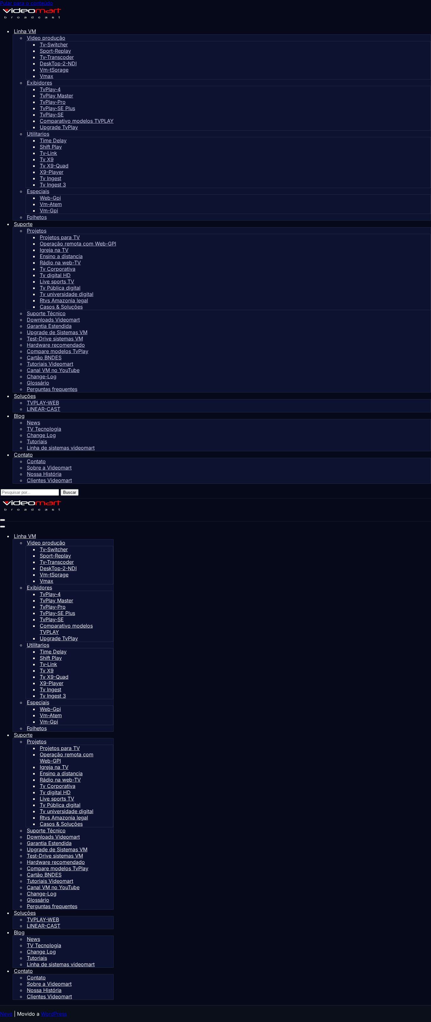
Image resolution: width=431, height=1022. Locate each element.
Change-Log (41, 376)
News (33, 422)
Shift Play (51, 147)
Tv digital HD (55, 275)
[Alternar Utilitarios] (110, 645)
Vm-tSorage (54, 70)
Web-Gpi (50, 198)
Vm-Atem (51, 204)
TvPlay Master (56, 95)
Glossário (38, 383)
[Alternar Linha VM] (110, 536)
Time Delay (53, 140)
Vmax (46, 76)
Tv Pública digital (60, 288)
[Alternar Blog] (110, 932)
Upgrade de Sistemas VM (57, 332)
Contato (36, 461)
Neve (6, 1014)
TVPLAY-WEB (43, 402)
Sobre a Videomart (49, 467)
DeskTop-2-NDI (58, 63)
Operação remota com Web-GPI (78, 243)
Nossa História (44, 474)
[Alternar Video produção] (110, 543)
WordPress (54, 1014)
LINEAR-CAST (43, 409)
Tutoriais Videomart (50, 364)
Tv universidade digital (66, 294)
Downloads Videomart (53, 319)
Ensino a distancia (61, 256)
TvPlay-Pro (53, 102)
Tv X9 (47, 159)
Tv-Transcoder (57, 57)
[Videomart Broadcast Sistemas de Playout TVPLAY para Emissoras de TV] (31, 19)
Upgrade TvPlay (59, 127)
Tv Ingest (50, 178)
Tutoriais (37, 441)
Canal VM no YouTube (53, 370)
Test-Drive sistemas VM (55, 338)
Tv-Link (48, 153)
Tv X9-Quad (54, 165)
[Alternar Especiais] (110, 702)
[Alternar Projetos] (110, 741)
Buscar (69, 492)
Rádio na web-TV (60, 262)
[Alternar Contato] (110, 971)
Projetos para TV (60, 237)
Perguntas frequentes (52, 389)
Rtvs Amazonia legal (64, 300)
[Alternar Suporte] (110, 735)
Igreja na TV (54, 250)
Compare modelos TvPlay (57, 351)
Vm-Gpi (49, 210)
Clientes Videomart (49, 480)
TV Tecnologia (44, 429)
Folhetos (37, 217)
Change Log (41, 435)
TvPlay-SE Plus (57, 108)
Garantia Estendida (49, 326)
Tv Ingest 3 (53, 184)
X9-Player (51, 172)
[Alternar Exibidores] (110, 587)
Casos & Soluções (61, 307)
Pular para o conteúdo (26, 3)
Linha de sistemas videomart (61, 448)
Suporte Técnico (46, 313)
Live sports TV (57, 281)
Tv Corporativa (57, 269)
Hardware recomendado (56, 345)
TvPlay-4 (50, 89)
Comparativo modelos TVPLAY (77, 121)
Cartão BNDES (44, 357)
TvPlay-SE (52, 114)
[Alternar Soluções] (110, 913)
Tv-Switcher (54, 44)
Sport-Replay (55, 51)
